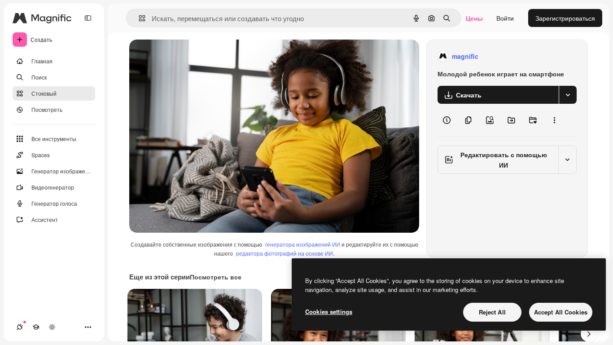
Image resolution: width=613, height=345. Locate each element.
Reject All (492, 312)
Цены (474, 17)
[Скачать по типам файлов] (568, 95)
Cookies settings (328, 311)
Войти (505, 17)
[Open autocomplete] (138, 18)
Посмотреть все (215, 276)
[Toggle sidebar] (88, 18)
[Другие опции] (554, 120)
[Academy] (36, 327)
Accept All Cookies (560, 312)
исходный (189, 56)
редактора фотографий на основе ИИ (284, 253)
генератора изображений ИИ (302, 244)
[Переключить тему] (52, 327)
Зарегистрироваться (565, 17)
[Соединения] (20, 327)
